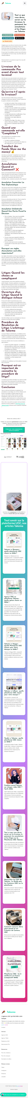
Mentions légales (14, 1089)
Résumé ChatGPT (9, 35)
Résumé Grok (20, 38)
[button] (25, 3)
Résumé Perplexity (9, 38)
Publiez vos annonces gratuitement (14, 430)
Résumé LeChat (8, 41)
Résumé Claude (20, 35)
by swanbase (19, 1086)
